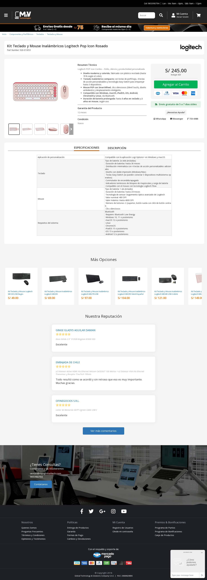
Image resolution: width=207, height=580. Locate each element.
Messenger (177, 118)
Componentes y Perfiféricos (21, 34)
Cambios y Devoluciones (79, 538)
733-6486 (193, 118)
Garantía (71, 531)
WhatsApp (160, 118)
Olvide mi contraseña (123, 531)
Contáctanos (41, 484)
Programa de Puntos (165, 527)
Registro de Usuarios (123, 527)
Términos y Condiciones (32, 535)
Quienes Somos (29, 527)
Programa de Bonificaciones (168, 531)
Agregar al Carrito (176, 84)
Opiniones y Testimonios (33, 538)
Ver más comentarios (103, 431)
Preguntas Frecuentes (32, 531)
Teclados (40, 34)
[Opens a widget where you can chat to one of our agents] (187, 564)
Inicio (4, 34)
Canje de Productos (164, 535)
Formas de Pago (75, 535)
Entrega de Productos (78, 527)
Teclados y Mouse (55, 34)
